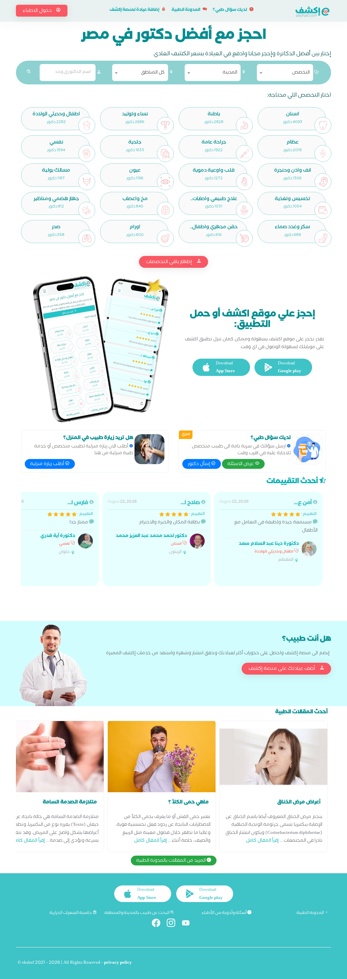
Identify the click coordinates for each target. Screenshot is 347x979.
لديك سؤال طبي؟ (230, 10)
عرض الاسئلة (241, 464)
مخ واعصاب (135, 199)
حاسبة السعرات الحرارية (71, 913)
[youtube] (189, 924)
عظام (292, 143)
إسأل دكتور (199, 464)
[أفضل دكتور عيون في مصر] (165, 181)
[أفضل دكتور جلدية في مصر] (165, 153)
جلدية (134, 143)
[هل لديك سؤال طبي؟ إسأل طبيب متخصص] (307, 449)
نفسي (56, 143)
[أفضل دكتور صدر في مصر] (86, 238)
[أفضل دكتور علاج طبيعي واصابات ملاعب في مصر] (244, 210)
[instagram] (174, 924)
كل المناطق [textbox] (153, 73)
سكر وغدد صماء (292, 228)
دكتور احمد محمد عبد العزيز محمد (151, 536)
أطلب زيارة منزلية (47, 464)
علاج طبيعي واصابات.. (213, 199)
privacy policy (118, 963)
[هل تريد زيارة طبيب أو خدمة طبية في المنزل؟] (149, 449)
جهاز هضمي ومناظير (56, 199)
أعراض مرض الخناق (299, 802)
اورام (134, 228)
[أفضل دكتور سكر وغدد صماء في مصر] (323, 238)
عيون (135, 171)
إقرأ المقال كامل (262, 841)
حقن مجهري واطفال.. (214, 228)
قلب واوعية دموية (213, 171)
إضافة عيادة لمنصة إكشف (134, 10)
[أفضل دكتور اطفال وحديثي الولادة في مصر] (86, 125)
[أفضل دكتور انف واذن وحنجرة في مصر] (323, 181)
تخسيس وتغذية (292, 199)
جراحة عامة (214, 143)
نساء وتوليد (135, 115)
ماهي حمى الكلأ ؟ (188, 802)
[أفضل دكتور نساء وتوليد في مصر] (165, 125)
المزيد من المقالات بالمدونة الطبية (171, 861)
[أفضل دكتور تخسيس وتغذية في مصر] (323, 210)
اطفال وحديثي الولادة (56, 115)
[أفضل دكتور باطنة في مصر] (244, 125)
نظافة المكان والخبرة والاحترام (156, 527)
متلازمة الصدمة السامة (70, 802)
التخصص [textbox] (301, 73)
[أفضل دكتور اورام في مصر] (165, 238)
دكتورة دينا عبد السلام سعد (269, 544)
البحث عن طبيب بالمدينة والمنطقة (137, 913)
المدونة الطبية (186, 10)
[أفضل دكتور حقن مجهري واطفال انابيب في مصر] (244, 238)
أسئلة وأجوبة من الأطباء (224, 913)
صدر (56, 228)
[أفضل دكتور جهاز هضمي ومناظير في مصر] (86, 210)
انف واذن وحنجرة (292, 171)
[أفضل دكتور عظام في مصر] (323, 153)
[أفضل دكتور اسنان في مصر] (323, 125)
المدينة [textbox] (230, 73)
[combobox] (285, 72)
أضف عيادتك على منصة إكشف (282, 669)
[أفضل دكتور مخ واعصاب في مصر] (165, 210)
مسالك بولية (56, 171)
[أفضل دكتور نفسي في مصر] (86, 153)
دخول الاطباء (38, 11)
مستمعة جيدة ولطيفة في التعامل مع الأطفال (268, 531)
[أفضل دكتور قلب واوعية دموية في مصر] (244, 181)
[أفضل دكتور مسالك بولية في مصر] (86, 181)
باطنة (214, 115)
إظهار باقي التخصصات (169, 262)
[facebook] (159, 924)
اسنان (292, 115)
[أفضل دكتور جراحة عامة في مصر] (244, 153)
